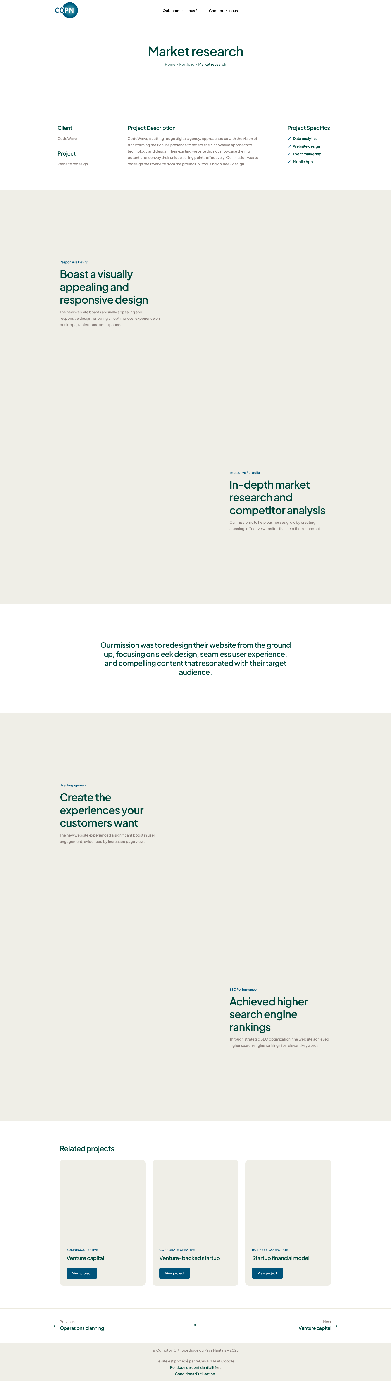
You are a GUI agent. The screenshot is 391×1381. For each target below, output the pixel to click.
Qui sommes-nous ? (180, 10)
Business (74, 1250)
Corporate (169, 1250)
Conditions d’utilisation (195, 1373)
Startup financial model (280, 1258)
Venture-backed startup (189, 1258)
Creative (90, 1250)
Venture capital (85, 1258)
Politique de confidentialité (193, 1367)
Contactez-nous (223, 10)
